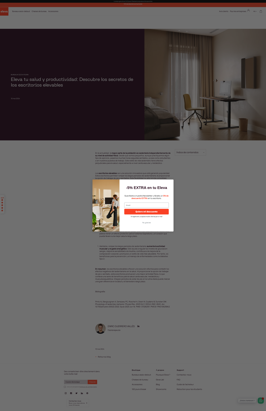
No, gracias (146, 222)
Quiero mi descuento (146, 211)
